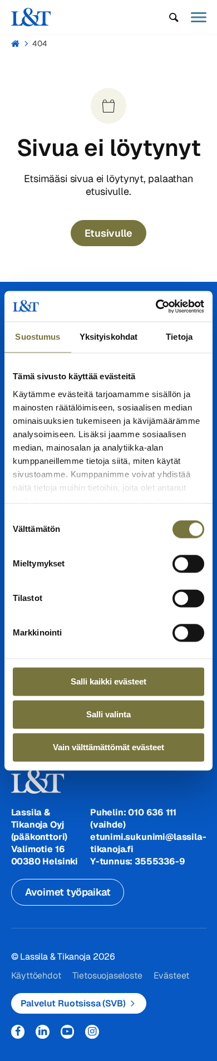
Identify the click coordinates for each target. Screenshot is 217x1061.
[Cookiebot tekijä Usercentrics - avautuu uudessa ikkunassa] (156, 306)
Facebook (18, 1032)
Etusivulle (108, 233)
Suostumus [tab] (37, 336)
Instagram (92, 1032)
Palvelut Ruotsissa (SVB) (73, 1003)
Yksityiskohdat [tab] (108, 336)
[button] (174, 17)
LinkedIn (43, 1032)
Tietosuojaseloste (107, 975)
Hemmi (16, 43)
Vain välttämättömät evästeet (108, 747)
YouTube (68, 1032)
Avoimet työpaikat (68, 892)
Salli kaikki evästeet (108, 681)
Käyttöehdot (36, 975)
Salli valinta (108, 714)
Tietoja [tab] (179, 336)
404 (39, 43)
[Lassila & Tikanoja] (31, 17)
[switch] (188, 564)
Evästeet (172, 975)
